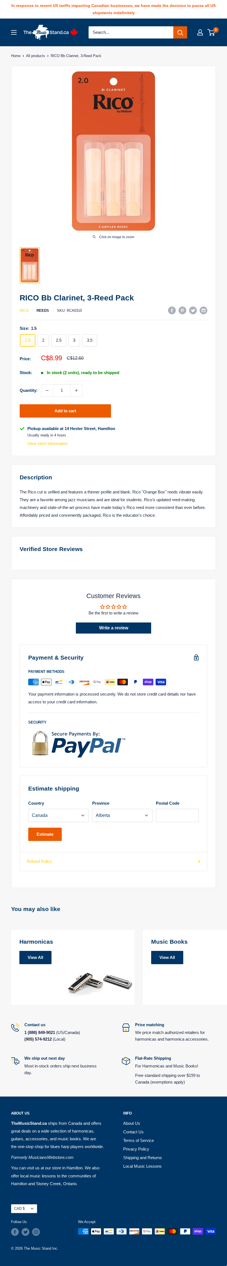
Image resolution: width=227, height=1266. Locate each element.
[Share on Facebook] (172, 310)
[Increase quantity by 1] (76, 390)
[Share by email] (203, 310)
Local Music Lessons (142, 1166)
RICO (24, 310)
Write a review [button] (113, 628)
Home (15, 56)
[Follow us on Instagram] (36, 1232)
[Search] (180, 32)
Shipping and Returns (142, 1157)
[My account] (200, 32)
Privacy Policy (136, 1149)
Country (36, 803)
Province (100, 803)
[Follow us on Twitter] (25, 1232)
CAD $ (19, 1208)
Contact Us (133, 1131)
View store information (47, 443)
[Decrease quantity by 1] (47, 390)
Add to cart (65, 410)
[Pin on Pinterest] (182, 310)
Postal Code (167, 803)
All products (35, 56)
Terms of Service (138, 1140)
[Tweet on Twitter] (193, 310)
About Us (131, 1123)
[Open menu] (14, 32)
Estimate (45, 834)
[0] (211, 32)
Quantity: (29, 390)
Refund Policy (39, 861)
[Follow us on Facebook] (15, 1232)
